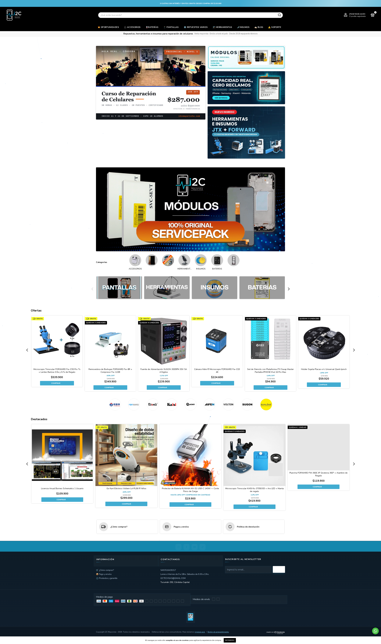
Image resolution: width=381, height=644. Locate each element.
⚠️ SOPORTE (274, 27)
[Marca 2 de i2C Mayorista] (133, 404)
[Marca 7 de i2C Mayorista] (228, 404)
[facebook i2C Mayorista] (186, 547)
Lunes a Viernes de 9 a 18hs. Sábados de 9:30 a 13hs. (184, 574)
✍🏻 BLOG (258, 27)
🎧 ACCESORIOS (132, 27)
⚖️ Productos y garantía (106, 578)
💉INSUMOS (243, 27)
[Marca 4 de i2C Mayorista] (171, 404)
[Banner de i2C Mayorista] (150, 83)
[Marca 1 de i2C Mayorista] (115, 404)
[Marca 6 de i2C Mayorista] (209, 404)
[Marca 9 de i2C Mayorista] (266, 404)
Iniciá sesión (360, 14)
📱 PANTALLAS (171, 27)
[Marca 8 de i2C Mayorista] (247, 404)
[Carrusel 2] (167, 287)
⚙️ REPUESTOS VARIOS (196, 27)
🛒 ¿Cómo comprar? (105, 570)
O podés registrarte (357, 16)
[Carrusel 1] (190, 209)
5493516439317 (168, 570)
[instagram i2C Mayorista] (178, 547)
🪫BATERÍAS (152, 27)
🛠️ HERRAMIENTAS (222, 27)
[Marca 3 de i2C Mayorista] (152, 404)
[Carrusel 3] (214, 287)
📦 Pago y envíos (104, 574)
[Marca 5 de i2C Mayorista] (190, 404)
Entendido (229, 640)
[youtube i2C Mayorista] (194, 547)
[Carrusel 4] (262, 287)
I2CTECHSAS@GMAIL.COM (173, 578)
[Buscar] (279, 15)
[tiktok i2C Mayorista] (203, 547)
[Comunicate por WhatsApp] (375, 631)
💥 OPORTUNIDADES (108, 27)
